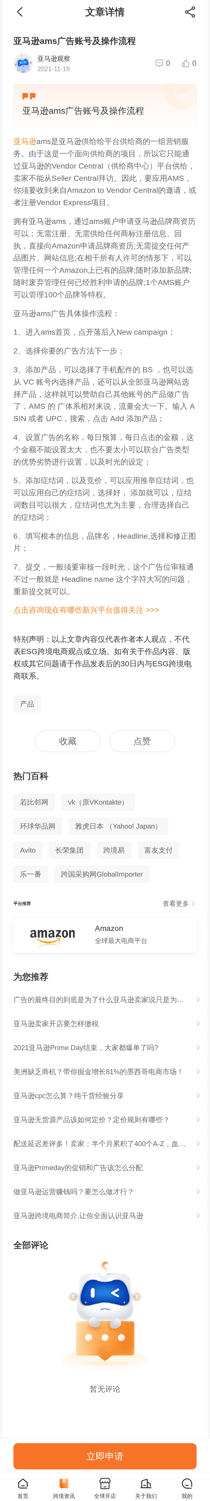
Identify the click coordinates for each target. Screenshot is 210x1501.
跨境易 (114, 850)
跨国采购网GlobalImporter (102, 874)
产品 (27, 704)
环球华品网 (38, 826)
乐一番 (30, 874)
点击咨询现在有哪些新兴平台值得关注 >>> (86, 610)
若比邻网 (34, 802)
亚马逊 (24, 141)
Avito (28, 850)
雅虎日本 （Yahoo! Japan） (118, 826)
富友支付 (158, 850)
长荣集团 (69, 850)
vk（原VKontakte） (98, 802)
